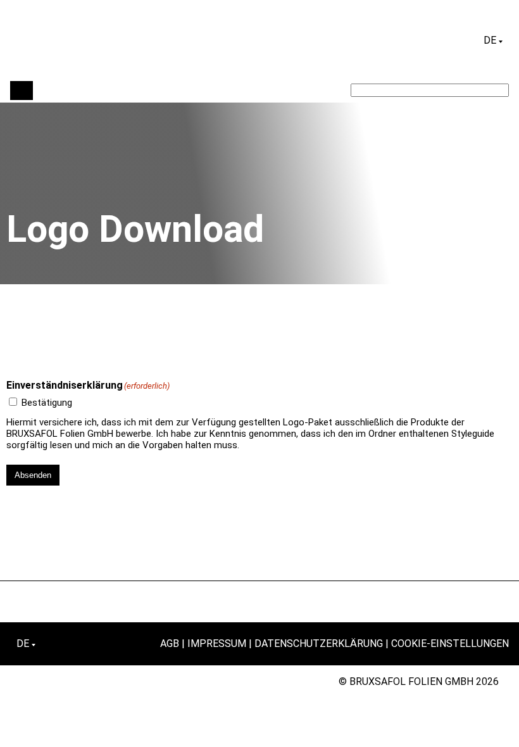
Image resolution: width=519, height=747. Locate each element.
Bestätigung (47, 402)
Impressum (216, 643)
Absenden (33, 475)
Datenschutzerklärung (318, 643)
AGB (169, 643)
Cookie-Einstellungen (450, 643)
